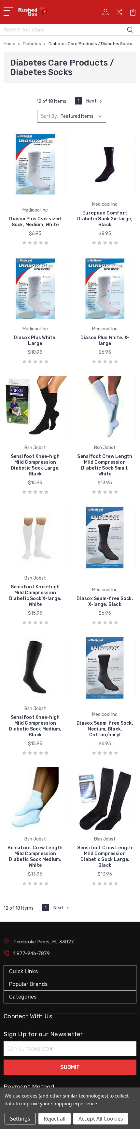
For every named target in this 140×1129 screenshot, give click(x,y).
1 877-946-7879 (31, 953)
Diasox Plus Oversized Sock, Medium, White (35, 221)
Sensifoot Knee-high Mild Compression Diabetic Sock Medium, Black (35, 726)
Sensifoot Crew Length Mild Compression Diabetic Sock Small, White (104, 465)
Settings (20, 1118)
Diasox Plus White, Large (35, 340)
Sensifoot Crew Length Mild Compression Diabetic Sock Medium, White (35, 856)
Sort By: (49, 116)
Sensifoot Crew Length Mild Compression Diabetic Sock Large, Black (104, 856)
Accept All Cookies (100, 1118)
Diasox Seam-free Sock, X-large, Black (105, 601)
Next (91, 101)
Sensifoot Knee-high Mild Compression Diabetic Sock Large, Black (35, 465)
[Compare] (119, 14)
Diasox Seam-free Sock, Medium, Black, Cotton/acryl (105, 729)
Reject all (54, 1118)
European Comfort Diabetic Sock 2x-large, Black (105, 218)
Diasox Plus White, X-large (104, 340)
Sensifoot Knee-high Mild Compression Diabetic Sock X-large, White (35, 595)
